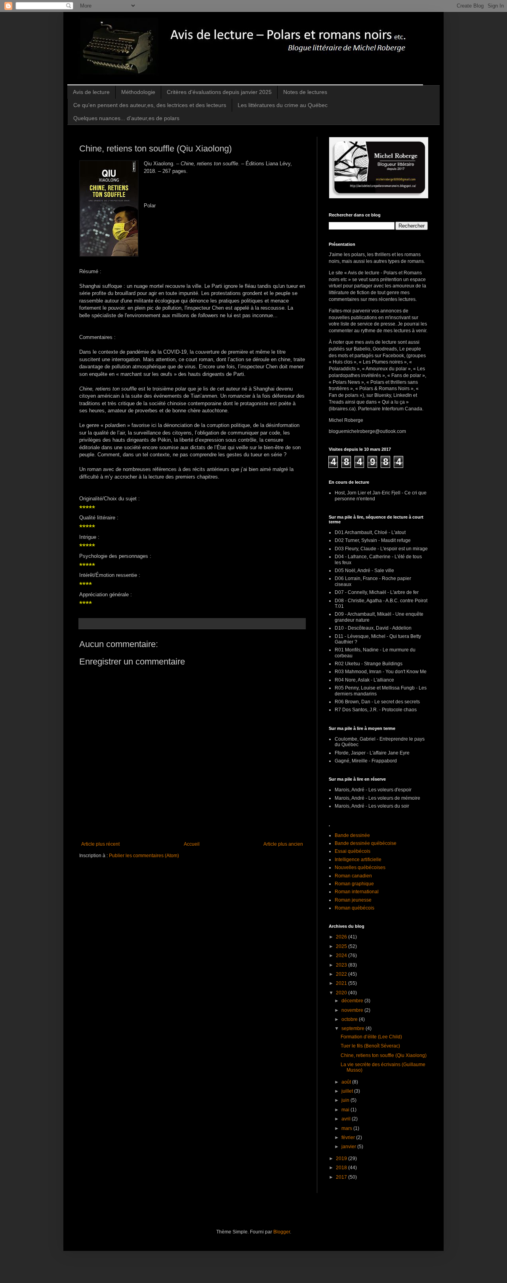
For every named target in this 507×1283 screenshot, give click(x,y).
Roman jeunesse (353, 900)
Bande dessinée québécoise (365, 843)
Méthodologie (138, 92)
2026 (342, 937)
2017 (342, 1177)
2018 (342, 1167)
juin (346, 1100)
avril (346, 1119)
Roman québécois (354, 908)
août (346, 1082)
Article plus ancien (283, 844)
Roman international (357, 891)
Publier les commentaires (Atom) (144, 855)
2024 (342, 955)
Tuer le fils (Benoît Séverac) (370, 1046)
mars (347, 1128)
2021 (342, 983)
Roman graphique (354, 884)
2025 (342, 946)
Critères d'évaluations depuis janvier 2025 (219, 92)
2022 (342, 974)
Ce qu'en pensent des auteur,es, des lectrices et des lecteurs (149, 105)
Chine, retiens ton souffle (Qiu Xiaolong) (384, 1055)
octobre (350, 1019)
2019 (342, 1158)
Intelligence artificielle (358, 859)
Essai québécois (352, 851)
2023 (342, 965)
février (348, 1137)
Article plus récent (100, 844)
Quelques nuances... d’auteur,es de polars (126, 118)
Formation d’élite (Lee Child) (371, 1037)
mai (346, 1110)
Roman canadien (353, 876)
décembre (352, 1000)
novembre (352, 1010)
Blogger (281, 1232)
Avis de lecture (91, 92)
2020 (342, 993)
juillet (347, 1091)
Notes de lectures (305, 92)
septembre (353, 1028)
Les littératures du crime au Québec (283, 105)
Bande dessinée (352, 835)
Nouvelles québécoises (360, 867)
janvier (349, 1146)
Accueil (192, 844)
